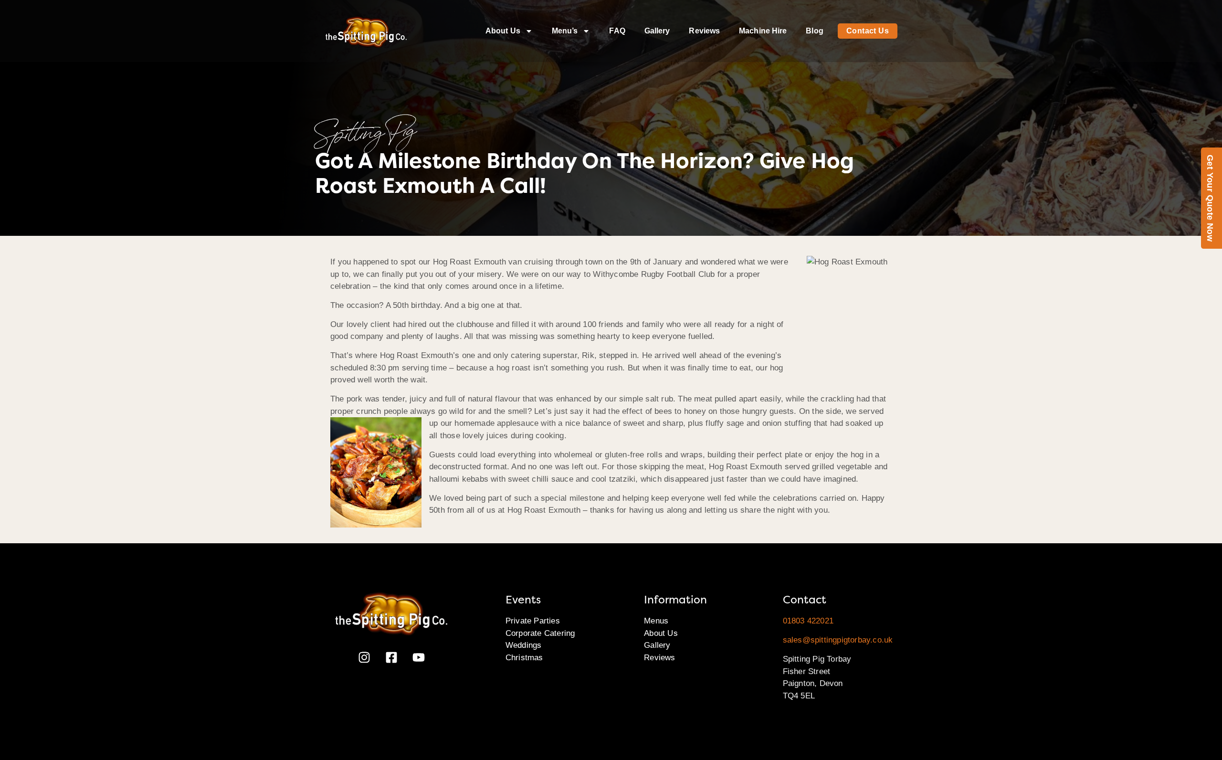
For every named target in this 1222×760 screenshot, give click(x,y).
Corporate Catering (540, 633)
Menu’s (565, 31)
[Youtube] (418, 657)
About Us (502, 31)
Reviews (704, 31)
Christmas (524, 657)
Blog (814, 31)
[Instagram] (364, 657)
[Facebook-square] (391, 657)
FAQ (617, 31)
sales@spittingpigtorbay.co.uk (838, 639)
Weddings (524, 645)
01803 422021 (808, 620)
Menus (656, 620)
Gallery (657, 31)
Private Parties (533, 620)
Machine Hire (763, 31)
